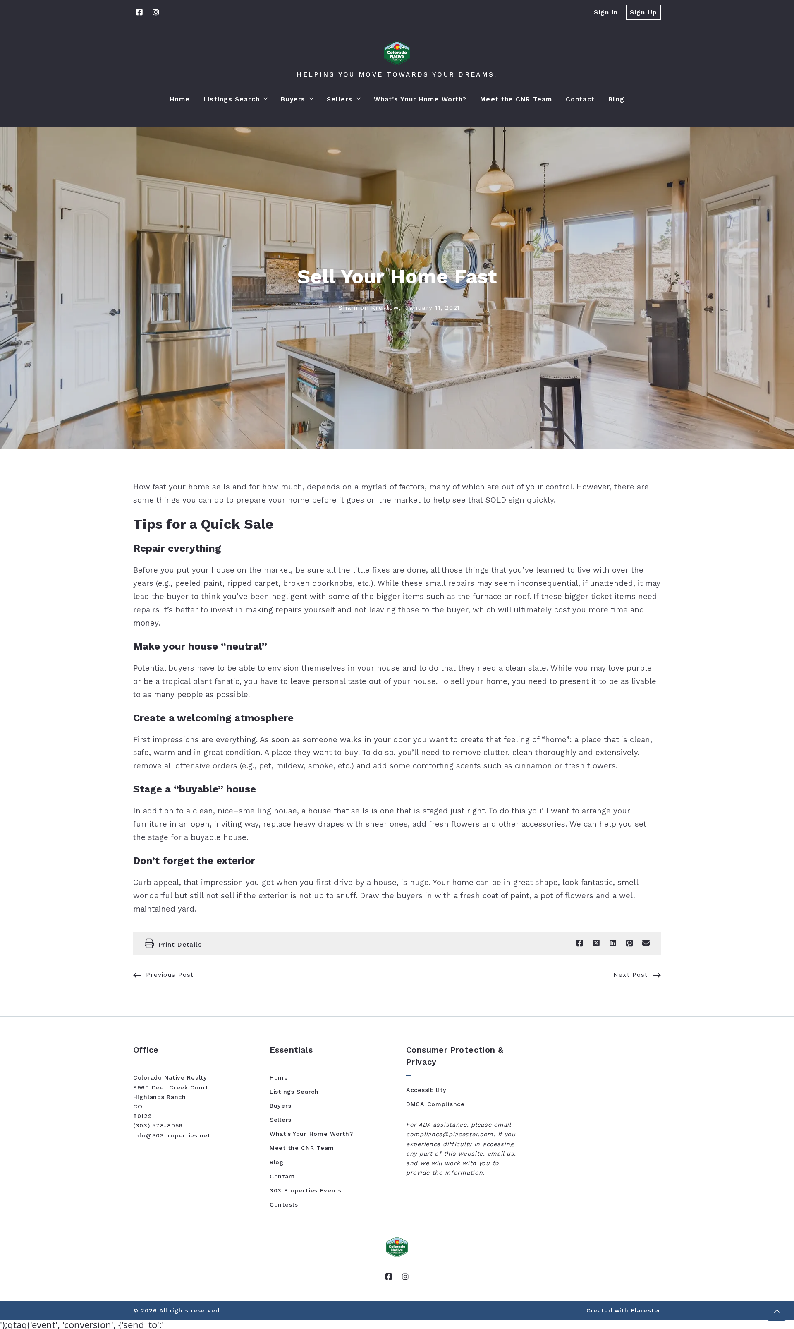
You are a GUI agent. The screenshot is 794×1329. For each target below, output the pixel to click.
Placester (646, 1310)
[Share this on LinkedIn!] (613, 943)
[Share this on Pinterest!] (629, 943)
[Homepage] (397, 53)
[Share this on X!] (596, 943)
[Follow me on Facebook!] (139, 12)
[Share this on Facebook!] (580, 943)
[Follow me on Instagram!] (156, 12)
